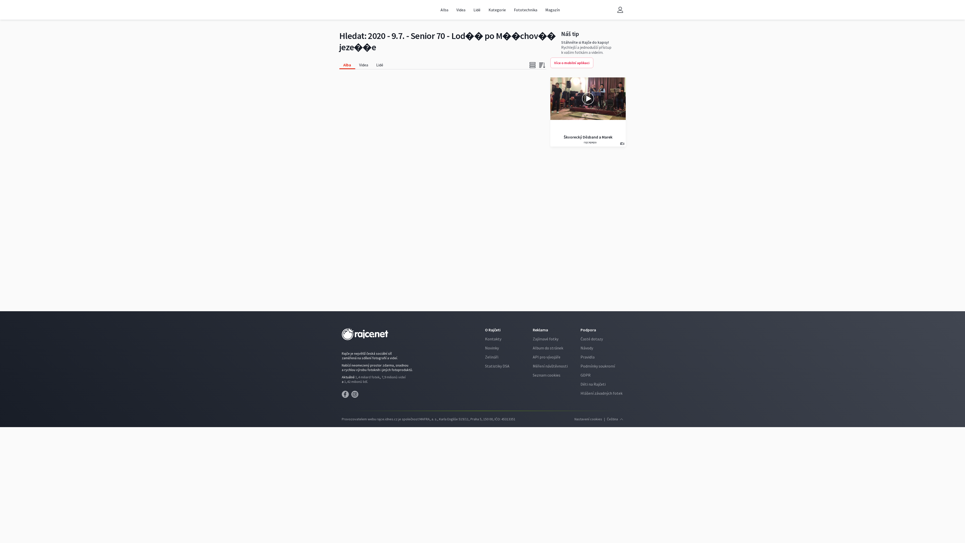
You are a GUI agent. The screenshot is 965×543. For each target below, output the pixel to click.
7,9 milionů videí (393, 377)
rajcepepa (590, 142)
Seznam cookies (546, 375)
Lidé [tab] (379, 64)
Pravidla (588, 356)
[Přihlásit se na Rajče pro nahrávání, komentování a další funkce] (620, 10)
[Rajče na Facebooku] (346, 395)
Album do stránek (548, 347)
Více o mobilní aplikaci (572, 63)
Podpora (588, 329)
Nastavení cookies (588, 419)
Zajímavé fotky (545, 338)
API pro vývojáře (546, 356)
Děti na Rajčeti (593, 384)
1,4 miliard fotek (367, 377)
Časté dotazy (592, 338)
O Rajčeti (493, 329)
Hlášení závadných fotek (601, 393)
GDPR (586, 375)
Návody (587, 347)
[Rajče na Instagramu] (355, 395)
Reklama (540, 329)
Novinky (492, 347)
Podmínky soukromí (598, 366)
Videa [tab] (363, 64)
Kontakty (493, 338)
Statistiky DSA (497, 366)
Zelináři (491, 356)
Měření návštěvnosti (550, 366)
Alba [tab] (347, 64)
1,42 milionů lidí (355, 381)
